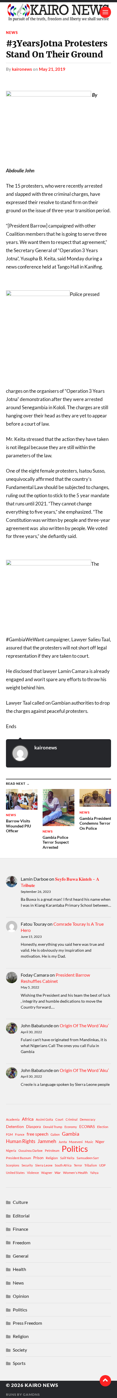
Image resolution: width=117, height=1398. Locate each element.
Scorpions (12, 1165)
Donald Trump (52, 1127)
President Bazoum (18, 1158)
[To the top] (105, 1380)
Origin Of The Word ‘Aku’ (84, 1025)
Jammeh (46, 1141)
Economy (70, 1127)
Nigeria (11, 1150)
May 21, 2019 (52, 69)
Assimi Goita (44, 1119)
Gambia (70, 1134)
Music (89, 1142)
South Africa (63, 1165)
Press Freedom (27, 1323)
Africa (28, 1119)
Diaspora (33, 1126)
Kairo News (41, 1385)
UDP (102, 1165)
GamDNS (31, 1394)
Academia (13, 1119)
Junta (62, 1142)
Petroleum (52, 1150)
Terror (78, 1165)
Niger (100, 1141)
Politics (75, 1148)
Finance (20, 1229)
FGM (9, 1134)
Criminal (72, 1119)
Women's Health (75, 1172)
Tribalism (90, 1165)
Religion (52, 1158)
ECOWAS (87, 1126)
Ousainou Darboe (30, 1150)
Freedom (21, 1242)
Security (27, 1165)
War (58, 1172)
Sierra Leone (44, 1165)
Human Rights (20, 1141)
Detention (15, 1126)
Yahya (94, 1172)
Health (19, 1269)
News (12, 32)
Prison (38, 1157)
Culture (20, 1202)
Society (20, 1349)
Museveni (76, 1142)
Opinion (21, 1296)
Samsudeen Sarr (88, 1158)
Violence (33, 1172)
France (19, 1134)
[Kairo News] (58, 12)
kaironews (22, 69)
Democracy (87, 1119)
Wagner (46, 1172)
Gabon (55, 1134)
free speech (37, 1134)
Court (59, 1119)
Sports (19, 1363)
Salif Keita (67, 1158)
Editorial (21, 1215)
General (20, 1255)
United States (15, 1172)
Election (102, 1127)
